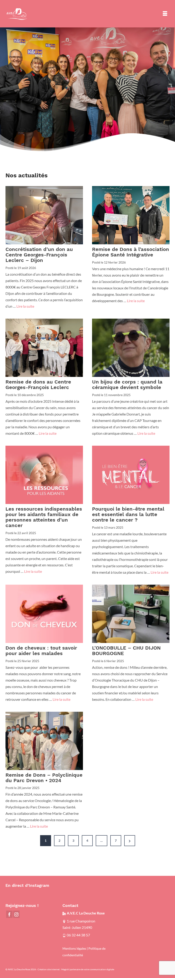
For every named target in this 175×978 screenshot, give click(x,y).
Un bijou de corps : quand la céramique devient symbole (127, 384)
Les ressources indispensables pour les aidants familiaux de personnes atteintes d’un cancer (43, 517)
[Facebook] (9, 914)
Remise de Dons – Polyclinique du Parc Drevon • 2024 (43, 777)
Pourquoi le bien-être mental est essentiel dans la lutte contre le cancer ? (128, 514)
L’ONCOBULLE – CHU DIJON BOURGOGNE (126, 650)
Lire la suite (25, 306)
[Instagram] (16, 914)
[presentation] (44, 215)
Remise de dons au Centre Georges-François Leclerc (38, 384)
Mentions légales (74, 948)
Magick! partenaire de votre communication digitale (87, 969)
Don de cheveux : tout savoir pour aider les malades (41, 650)
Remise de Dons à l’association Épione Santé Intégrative (130, 252)
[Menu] (165, 13)
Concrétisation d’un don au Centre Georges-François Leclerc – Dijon (39, 255)
